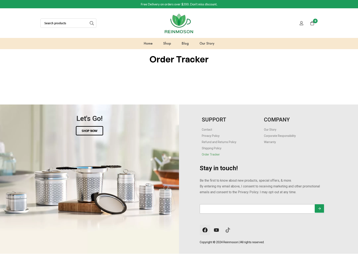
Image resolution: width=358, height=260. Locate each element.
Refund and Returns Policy (219, 142)
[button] (89, 130)
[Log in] (301, 23)
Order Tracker (211, 154)
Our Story (270, 129)
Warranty (270, 142)
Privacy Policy (211, 135)
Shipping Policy (211, 148)
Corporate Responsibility (280, 135)
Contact (207, 129)
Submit (319, 208)
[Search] (91, 23)
